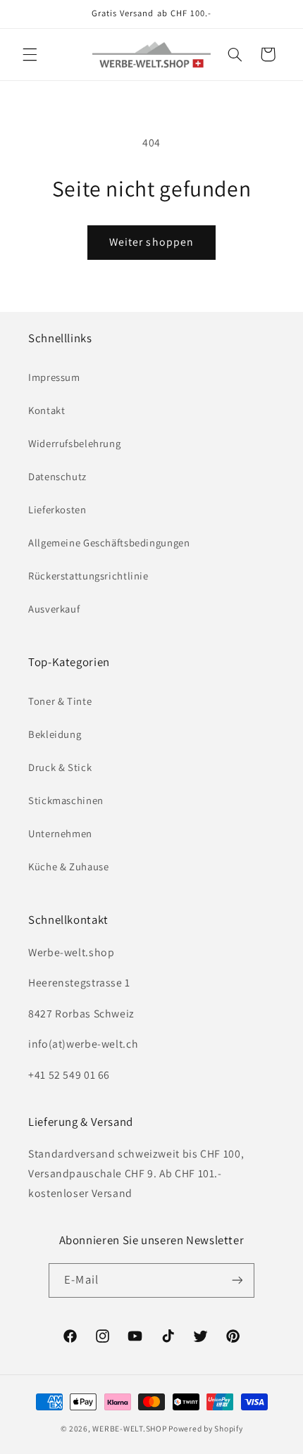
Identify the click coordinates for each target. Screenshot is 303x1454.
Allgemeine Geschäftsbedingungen (109, 542)
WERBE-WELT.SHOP (129, 1428)
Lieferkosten (57, 509)
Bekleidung (54, 734)
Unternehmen (60, 833)
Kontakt (46, 410)
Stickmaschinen (66, 800)
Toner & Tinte (60, 701)
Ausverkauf (54, 608)
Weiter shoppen (151, 241)
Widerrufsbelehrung (74, 443)
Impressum (54, 377)
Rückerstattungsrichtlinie (88, 575)
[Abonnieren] (237, 1280)
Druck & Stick (60, 767)
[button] (29, 54)
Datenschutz (57, 476)
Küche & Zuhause (68, 866)
